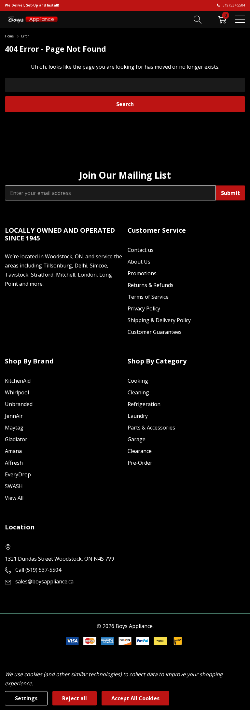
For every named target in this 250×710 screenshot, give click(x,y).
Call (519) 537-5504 (38, 569)
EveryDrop (18, 474)
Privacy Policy (144, 308)
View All (14, 497)
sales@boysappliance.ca (44, 581)
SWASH (14, 486)
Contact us (141, 249)
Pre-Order (140, 462)
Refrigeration (144, 404)
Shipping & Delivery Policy (159, 320)
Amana (13, 451)
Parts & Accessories (151, 427)
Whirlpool (17, 392)
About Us (139, 261)
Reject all (74, 698)
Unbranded (19, 404)
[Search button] (198, 19)
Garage (137, 439)
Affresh (14, 462)
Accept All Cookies (135, 698)
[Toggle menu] (240, 19)
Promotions (142, 273)
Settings (26, 698)
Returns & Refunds (151, 285)
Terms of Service (148, 296)
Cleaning (138, 392)
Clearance (140, 451)
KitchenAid (18, 380)
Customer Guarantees (155, 331)
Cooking (138, 380)
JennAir (14, 415)
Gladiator (16, 439)
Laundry (138, 415)
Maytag (14, 427)
